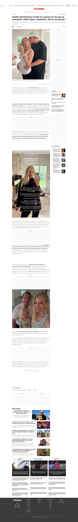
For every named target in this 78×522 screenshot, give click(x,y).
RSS (28, 512)
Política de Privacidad (61, 502)
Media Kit (50, 508)
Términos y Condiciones (61, 501)
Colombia (26, 5)
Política (58, 5)
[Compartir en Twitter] (42, 84)
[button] (2, 5)
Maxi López (23, 390)
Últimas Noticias (49, 5)
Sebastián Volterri (19, 26)
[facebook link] (15, 505)
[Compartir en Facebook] (40, 84)
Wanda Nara (29, 390)
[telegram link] (17, 507)
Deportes (54, 5)
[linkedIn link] (19, 507)
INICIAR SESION (74, 5)
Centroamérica (40, 5)
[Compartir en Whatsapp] (38, 84)
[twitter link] (17, 505)
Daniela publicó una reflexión (23, 245)
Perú (36, 5)
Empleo (39, 502)
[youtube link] (15, 507)
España (30, 5)
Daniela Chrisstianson (16, 390)
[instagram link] (19, 505)
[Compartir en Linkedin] (44, 84)
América (28, 501)
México (33, 5)
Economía (61, 5)
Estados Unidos (21, 5)
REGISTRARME (68, 5)
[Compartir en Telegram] (46, 84)
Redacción (39, 501)
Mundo (44, 5)
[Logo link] (39, 9)
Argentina (16, 5)
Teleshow (14, 14)
